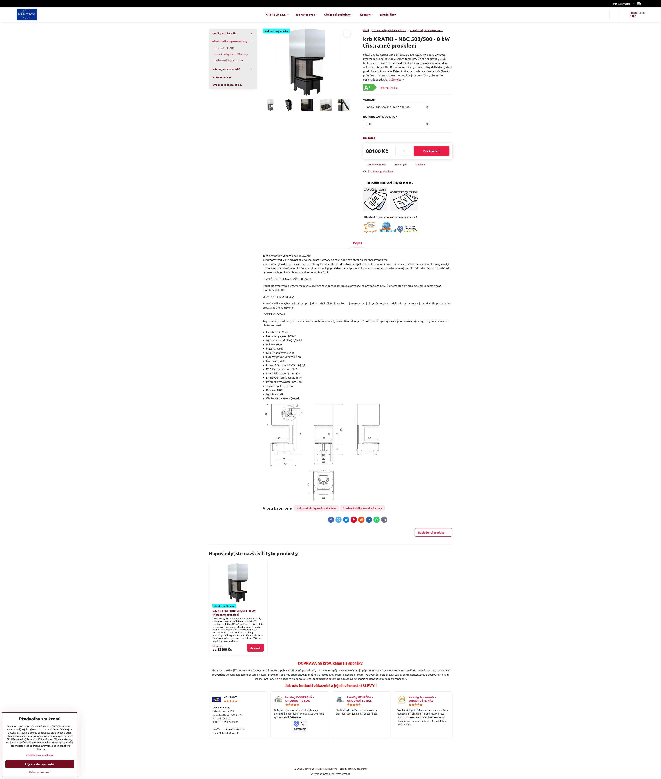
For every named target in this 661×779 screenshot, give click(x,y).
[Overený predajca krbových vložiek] (387, 231)
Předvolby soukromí (326, 768)
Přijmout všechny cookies (39, 764)
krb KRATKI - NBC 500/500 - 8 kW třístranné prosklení (234, 612)
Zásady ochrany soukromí (353, 768)
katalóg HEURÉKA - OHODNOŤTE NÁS (360, 698)
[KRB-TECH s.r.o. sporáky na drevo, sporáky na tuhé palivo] (299, 726)
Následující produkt (431, 532)
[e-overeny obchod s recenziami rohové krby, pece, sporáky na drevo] (407, 231)
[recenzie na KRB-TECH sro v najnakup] (370, 231)
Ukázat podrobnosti (39, 771)
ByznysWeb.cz (342, 773)
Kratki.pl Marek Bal (383, 171)
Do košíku (431, 151)
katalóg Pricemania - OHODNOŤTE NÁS (422, 698)
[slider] (230, 701)
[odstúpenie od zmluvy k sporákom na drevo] (404, 210)
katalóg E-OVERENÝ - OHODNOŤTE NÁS (299, 698)
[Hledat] (614, 14)
